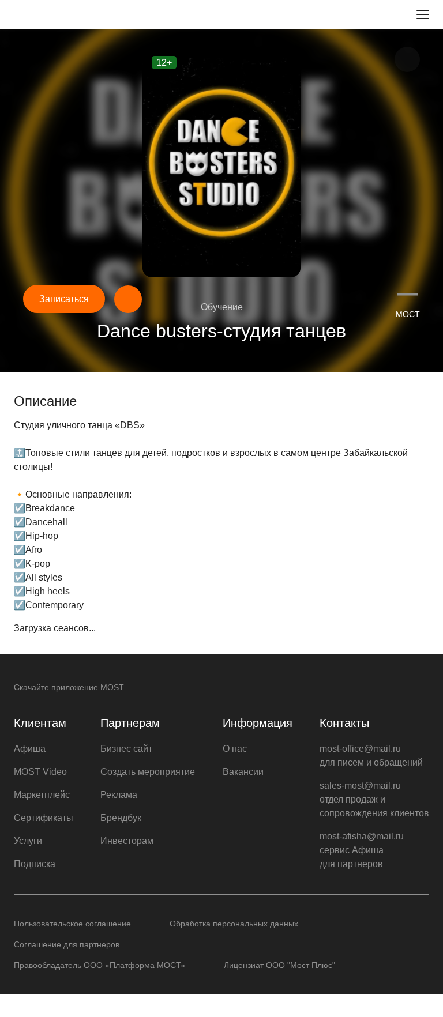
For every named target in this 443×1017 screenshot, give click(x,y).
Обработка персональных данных (234, 923)
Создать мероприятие (147, 772)
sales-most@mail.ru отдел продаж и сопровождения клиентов (374, 799)
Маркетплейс (42, 795)
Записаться (64, 299)
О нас (235, 749)
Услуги (28, 841)
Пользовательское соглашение (72, 923)
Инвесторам (126, 841)
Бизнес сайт (126, 749)
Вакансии (243, 772)
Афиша (30, 749)
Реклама (118, 795)
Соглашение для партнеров (66, 944)
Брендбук (120, 818)
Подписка (34, 864)
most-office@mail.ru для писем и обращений (371, 755)
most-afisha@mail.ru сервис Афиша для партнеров (362, 850)
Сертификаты (43, 818)
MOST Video (40, 772)
